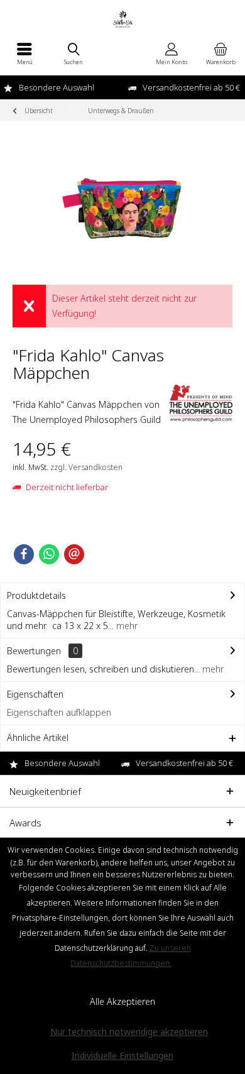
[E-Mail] (74, 554)
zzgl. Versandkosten (86, 467)
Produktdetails (36, 595)
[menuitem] (24, 53)
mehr (126, 626)
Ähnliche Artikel (37, 737)
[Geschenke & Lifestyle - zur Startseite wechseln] (122, 18)
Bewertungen (34, 651)
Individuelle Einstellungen (122, 1055)
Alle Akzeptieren (122, 1001)
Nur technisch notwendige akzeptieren (129, 1032)
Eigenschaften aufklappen (59, 712)
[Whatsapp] (49, 554)
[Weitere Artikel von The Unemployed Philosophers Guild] (201, 403)
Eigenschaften (35, 694)
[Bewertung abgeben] (89, 389)
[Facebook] (24, 554)
